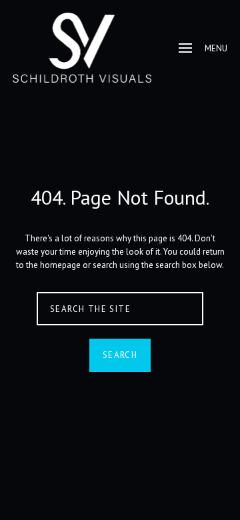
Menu (216, 48)
